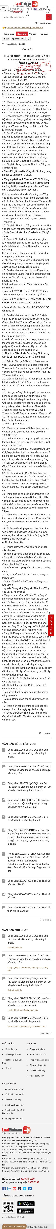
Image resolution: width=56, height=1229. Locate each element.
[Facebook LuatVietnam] (4, 1189)
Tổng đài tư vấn (37, 1076)
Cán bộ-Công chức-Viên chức (32, 1026)
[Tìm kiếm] (49, 17)
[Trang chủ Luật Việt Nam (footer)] (27, 1130)
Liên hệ (8, 1068)
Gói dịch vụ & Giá (27, 9)
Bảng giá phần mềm (14, 1089)
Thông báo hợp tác (13, 1118)
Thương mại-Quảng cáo (31, 967)
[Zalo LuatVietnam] (9, 1189)
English (40, 9)
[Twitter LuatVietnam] (24, 1189)
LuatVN (46, 733)
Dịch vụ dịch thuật (38, 1065)
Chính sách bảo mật (14, 1105)
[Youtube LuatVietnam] (14, 1189)
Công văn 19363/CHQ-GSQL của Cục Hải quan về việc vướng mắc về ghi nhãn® (27, 753)
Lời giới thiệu (11, 1049)
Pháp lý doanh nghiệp (40, 1060)
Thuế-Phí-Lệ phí (14, 1010)
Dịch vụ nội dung (37, 1070)
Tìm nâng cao (45, 23)
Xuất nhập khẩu (14, 947)
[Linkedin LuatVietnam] (30, 1189)
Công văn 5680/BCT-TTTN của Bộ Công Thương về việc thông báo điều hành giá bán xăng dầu (29, 770)
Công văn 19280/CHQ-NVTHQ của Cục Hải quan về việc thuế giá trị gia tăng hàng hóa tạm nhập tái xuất (28, 803)
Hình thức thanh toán (14, 1094)
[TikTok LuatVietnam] (19, 1189)
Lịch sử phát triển (13, 1054)
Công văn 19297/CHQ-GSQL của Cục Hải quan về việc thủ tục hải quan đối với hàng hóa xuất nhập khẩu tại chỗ (29, 787)
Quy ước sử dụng (13, 1099)
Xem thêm (45, 1033)
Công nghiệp (13, 967)
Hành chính (12, 1026)
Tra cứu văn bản (37, 1049)
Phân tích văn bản (38, 1054)
